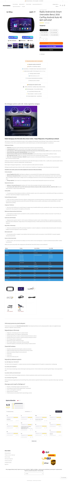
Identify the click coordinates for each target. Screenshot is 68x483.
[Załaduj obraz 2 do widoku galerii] (15, 45)
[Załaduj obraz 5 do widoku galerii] (31, 45)
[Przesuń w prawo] (36, 46)
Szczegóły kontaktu (8, 462)
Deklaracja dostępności (9, 458)
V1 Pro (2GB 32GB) (44, 30)
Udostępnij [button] (43, 54)
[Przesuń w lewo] (6, 46)
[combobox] (28, 411)
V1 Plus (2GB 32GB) (44, 32)
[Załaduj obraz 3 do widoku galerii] (20, 45)
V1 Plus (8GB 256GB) (54, 34)
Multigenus (30, 480)
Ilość (40, 37)
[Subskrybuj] (42, 473)
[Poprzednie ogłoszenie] (5, 1)
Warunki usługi (7, 456)
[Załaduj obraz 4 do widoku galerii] (26, 45)
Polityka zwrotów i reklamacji (10, 454)
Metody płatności (8, 453)
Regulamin (6, 464)
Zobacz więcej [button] (30, 428)
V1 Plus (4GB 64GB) (53, 32)
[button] (21, 4)
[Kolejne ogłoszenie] (63, 1)
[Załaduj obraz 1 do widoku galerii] (9, 45)
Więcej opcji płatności (51, 49)
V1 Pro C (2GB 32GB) (53, 30)
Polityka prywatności (8, 460)
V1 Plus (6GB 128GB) (44, 34)
